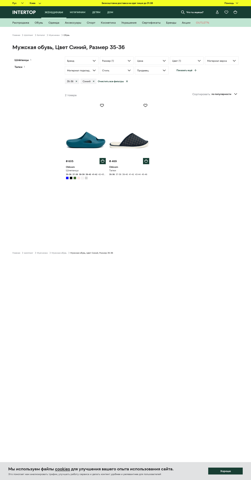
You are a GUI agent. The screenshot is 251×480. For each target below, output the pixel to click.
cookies (62, 469)
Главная (16, 35)
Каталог (41, 35)
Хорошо (225, 471)
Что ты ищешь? (195, 12)
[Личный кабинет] (217, 12)
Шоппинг (28, 35)
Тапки (18, 66)
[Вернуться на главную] (24, 12)
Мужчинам (54, 35)
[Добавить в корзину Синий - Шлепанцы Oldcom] (103, 161)
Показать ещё (184, 70)
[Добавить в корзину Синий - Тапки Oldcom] (146, 161)
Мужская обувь (59, 253)
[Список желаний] (226, 12)
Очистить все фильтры (111, 81)
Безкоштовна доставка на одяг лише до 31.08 (127, 3)
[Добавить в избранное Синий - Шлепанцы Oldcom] (102, 105)
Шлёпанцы (21, 60)
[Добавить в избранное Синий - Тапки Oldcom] (145, 105)
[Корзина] (235, 12)
